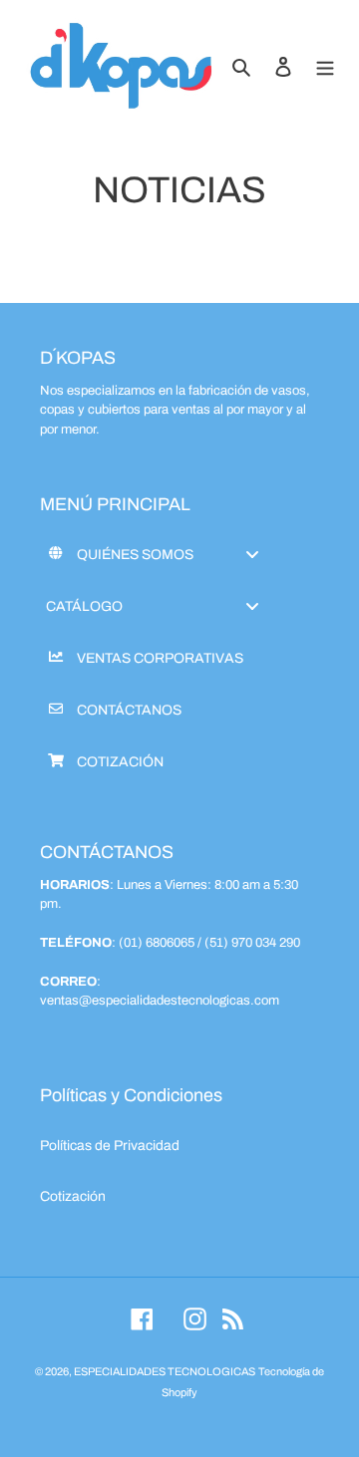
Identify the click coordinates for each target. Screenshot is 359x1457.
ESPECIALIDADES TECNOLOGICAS (164, 1371)
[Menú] (325, 66)
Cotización (73, 1196)
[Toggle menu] (252, 554)
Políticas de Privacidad (110, 1145)
